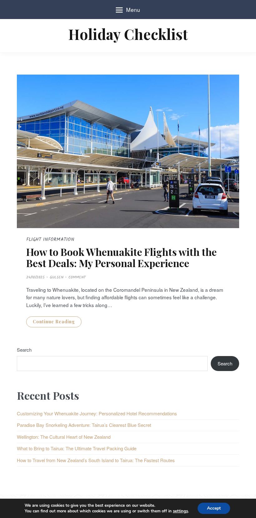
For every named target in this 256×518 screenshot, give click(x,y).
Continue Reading (54, 322)
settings (180, 511)
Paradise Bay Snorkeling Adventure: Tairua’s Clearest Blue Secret (84, 425)
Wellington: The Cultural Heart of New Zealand (64, 436)
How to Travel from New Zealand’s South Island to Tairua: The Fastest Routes (96, 460)
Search (24, 349)
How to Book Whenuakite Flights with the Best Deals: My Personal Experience (121, 257)
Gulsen (56, 277)
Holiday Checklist (128, 34)
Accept (214, 508)
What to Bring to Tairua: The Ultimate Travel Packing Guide (76, 448)
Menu (133, 9)
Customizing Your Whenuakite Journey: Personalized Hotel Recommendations (97, 413)
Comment (77, 277)
